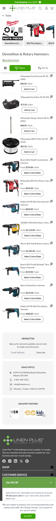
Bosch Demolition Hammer (33, 285)
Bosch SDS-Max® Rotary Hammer (36, 243)
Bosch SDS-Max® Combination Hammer (34, 161)
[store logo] (23, 8)
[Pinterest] (27, 461)
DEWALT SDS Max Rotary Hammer (36, 222)
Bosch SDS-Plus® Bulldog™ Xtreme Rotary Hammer (36, 266)
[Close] (51, 482)
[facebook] (4, 461)
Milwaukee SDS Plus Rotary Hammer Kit (36, 182)
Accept (28, 516)
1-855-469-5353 (21, 379)
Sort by (44, 68)
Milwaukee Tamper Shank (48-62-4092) (35, 119)
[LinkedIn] (15, 461)
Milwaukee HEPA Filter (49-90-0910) (34, 140)
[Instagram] (9, 461)
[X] (21, 461)
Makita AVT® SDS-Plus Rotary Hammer (34, 308)
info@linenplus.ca (22, 384)
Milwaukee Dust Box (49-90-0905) (36, 97)
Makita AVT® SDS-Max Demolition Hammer (36, 203)
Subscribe (40, 352)
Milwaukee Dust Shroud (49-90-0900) (34, 77)
